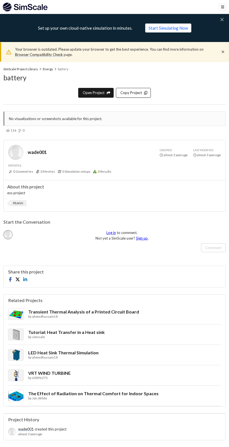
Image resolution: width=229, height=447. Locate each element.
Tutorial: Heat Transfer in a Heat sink (66, 332)
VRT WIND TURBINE (49, 373)
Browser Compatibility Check (39, 54)
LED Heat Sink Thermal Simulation (63, 352)
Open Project (93, 92)
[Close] (222, 51)
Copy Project (131, 92)
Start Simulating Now (168, 28)
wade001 (37, 152)
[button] (18, 203)
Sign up (142, 238)
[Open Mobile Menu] (222, 7)
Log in (111, 232)
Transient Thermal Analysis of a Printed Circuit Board (83, 311)
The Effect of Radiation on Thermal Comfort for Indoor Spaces (93, 393)
